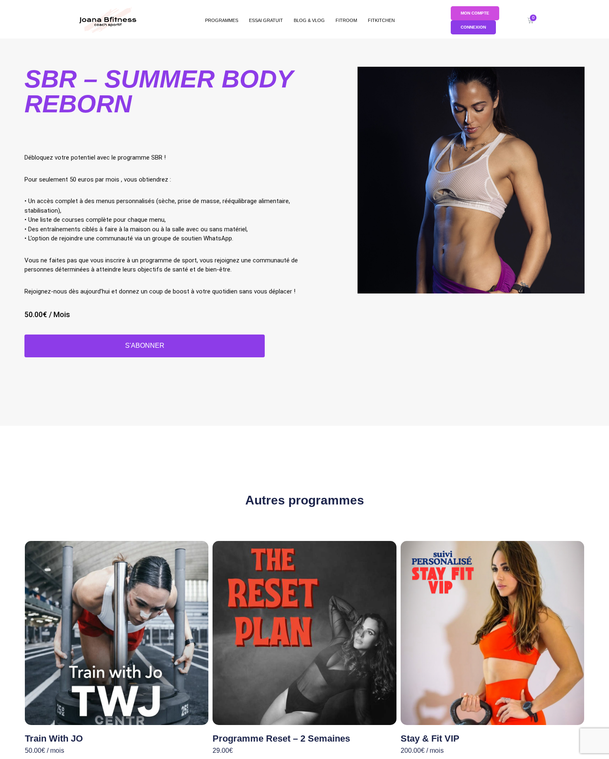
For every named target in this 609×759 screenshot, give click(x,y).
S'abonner (144, 345)
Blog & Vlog (309, 20)
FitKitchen (381, 20)
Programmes (221, 20)
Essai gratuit (266, 20)
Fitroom (346, 20)
